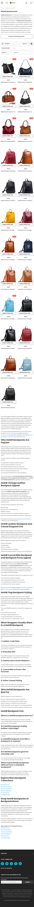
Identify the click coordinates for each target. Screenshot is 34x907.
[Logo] (13, 3)
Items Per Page (6, 48)
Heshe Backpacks (10, 8)
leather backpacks (26, 519)
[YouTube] (20, 863)
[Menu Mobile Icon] (2, 3)
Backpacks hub (5, 784)
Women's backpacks (6, 788)
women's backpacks (12, 433)
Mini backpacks (5, 792)
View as (25, 43)
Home (2, 8)
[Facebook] (2, 863)
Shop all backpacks (6, 786)
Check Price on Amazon (9, 76)
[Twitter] (6, 863)
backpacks (22, 436)
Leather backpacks (6, 790)
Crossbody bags (5, 794)
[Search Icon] (7, 3)
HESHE (8, 80)
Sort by (4, 52)
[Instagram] (11, 863)
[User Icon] (26, 3)
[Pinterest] (15, 863)
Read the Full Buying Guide (17, 36)
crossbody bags (11, 436)
